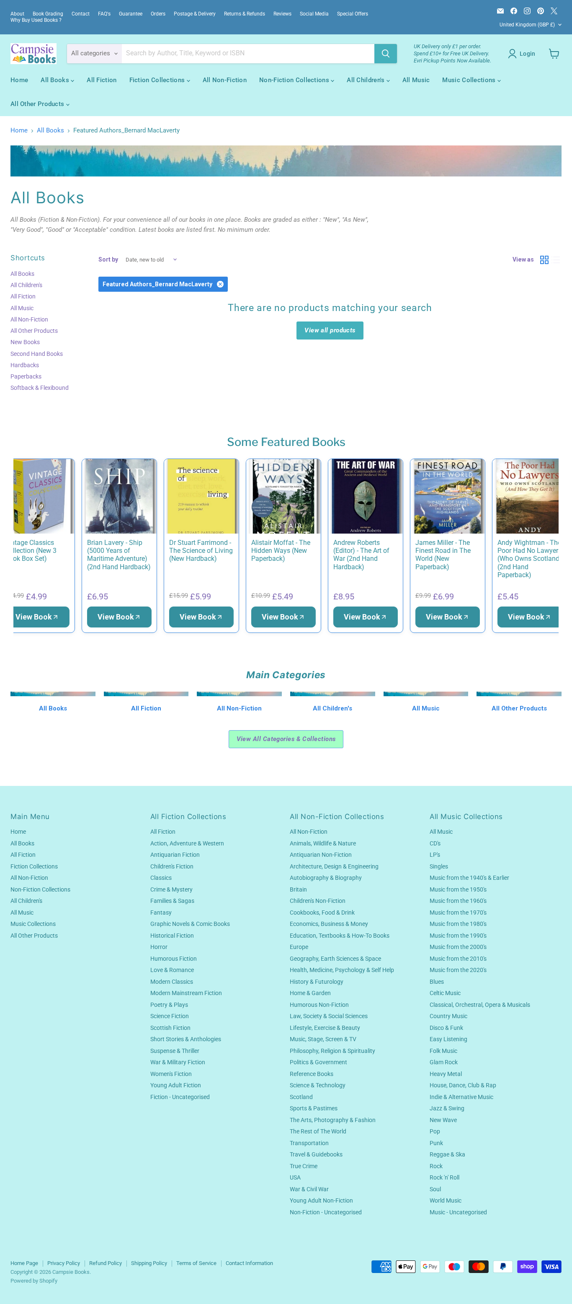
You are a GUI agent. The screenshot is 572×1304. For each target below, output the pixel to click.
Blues (437, 981)
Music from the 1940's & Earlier (469, 877)
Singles (439, 866)
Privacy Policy (63, 1263)
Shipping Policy (149, 1263)
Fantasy (161, 912)
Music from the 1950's (458, 889)
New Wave (443, 1120)
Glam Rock (444, 1062)
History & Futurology (316, 981)
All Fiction (101, 80)
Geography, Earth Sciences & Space (335, 958)
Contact (81, 14)
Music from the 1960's (458, 900)
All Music (416, 80)
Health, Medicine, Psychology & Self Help (342, 970)
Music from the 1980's (458, 923)
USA (295, 1177)
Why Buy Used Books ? (36, 20)
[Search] (385, 53)
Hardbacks (24, 365)
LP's (435, 854)
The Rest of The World (318, 1131)
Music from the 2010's (458, 958)
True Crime (303, 1166)
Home (19, 80)
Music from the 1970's (458, 912)
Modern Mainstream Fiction (186, 993)
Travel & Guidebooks (316, 1154)
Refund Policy (105, 1263)
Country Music (448, 1016)
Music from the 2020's (458, 970)
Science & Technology (317, 1085)
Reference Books (311, 1074)
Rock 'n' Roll (444, 1177)
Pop (435, 1131)
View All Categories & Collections (286, 739)
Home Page (24, 1263)
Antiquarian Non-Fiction (321, 854)
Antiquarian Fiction (175, 854)
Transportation (309, 1143)
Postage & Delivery (195, 14)
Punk (436, 1143)
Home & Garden (310, 993)
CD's (435, 843)
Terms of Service (196, 1263)
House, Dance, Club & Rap (463, 1085)
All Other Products (38, 104)
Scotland (301, 1097)
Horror (158, 947)
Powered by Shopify (33, 1281)
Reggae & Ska (447, 1154)
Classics (161, 877)
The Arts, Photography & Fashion (333, 1120)
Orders (158, 14)
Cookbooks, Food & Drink (322, 912)
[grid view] (544, 260)
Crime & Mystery (171, 889)
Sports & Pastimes (314, 1108)
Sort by (108, 259)
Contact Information (249, 1263)
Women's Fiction (171, 1074)
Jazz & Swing (447, 1108)
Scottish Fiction (170, 1027)
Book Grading (48, 14)
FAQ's (104, 14)
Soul (435, 1189)
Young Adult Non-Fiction (321, 1200)
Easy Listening (448, 1039)
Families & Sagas (172, 900)
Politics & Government (318, 1062)
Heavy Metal (446, 1074)
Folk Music (443, 1050)
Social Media (314, 14)
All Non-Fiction (225, 80)
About (17, 14)
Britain (298, 889)
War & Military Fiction (177, 1062)
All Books (56, 80)
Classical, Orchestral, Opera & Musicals (480, 1004)
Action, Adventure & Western (187, 843)
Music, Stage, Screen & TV (323, 1039)
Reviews (282, 14)
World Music (445, 1200)
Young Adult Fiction (175, 1085)
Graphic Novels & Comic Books (190, 923)
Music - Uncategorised (458, 1212)
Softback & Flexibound (39, 387)
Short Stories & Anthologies (185, 1039)
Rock (436, 1166)
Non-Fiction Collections (295, 80)
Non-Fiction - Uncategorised (326, 1212)
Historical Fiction (172, 935)
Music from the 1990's (458, 935)
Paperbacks (25, 376)
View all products (330, 330)
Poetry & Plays (169, 1004)
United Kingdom (527, 25)
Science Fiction (169, 1016)
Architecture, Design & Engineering (334, 866)
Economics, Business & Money (329, 923)
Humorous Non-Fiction (319, 1004)
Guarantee (130, 14)
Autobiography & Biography (326, 877)
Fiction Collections (158, 80)
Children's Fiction (171, 866)
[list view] (556, 260)
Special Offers (352, 14)
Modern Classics (171, 981)
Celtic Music (445, 993)
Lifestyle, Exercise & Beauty (325, 1027)
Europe (299, 947)
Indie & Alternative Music (461, 1097)
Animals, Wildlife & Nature (323, 843)
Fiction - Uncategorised (180, 1097)
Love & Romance (172, 970)
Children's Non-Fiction (317, 900)
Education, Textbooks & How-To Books (339, 935)
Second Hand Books (36, 353)
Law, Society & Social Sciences (329, 1016)
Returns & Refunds (244, 14)
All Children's (366, 80)
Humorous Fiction (173, 958)
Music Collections (469, 80)
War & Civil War (309, 1189)
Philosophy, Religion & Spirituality (332, 1050)
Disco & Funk (446, 1027)
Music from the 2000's (458, 947)
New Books (25, 342)
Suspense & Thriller (174, 1050)
